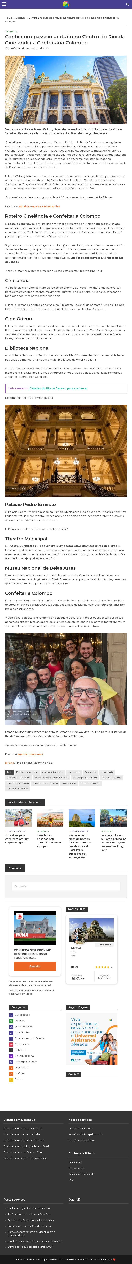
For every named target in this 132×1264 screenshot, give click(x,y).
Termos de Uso (77, 1167)
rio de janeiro (69, 783)
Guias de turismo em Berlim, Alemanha (25, 1158)
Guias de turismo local (81, 1128)
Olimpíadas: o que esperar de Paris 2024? (30, 1246)
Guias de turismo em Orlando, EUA (22, 1152)
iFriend (9, 763)
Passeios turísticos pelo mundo (86, 1134)
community (107, 772)
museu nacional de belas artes (51, 777)
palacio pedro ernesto (85, 777)
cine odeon (74, 772)
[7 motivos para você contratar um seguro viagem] (18, 818)
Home (8, 17)
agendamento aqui (30, 754)
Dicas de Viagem (15, 831)
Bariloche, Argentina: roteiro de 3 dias (29, 1208)
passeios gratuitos (112, 777)
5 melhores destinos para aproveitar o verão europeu (49, 841)
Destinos (20, 17)
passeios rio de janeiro (45, 783)
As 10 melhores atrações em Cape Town (30, 1214)
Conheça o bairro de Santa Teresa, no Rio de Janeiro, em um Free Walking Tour (113, 843)
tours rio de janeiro (17, 788)
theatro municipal (91, 783)
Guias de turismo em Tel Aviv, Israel (22, 1128)
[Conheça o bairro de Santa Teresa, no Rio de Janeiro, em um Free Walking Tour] (113, 818)
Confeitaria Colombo (18, 777)
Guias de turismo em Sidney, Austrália (24, 1140)
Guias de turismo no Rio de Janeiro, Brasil (26, 1146)
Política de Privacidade (81, 1173)
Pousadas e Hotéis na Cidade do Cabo (29, 1226)
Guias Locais (75, 1162)
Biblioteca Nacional (27, 772)
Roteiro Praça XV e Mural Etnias (39, 206)
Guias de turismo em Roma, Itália (21, 1134)
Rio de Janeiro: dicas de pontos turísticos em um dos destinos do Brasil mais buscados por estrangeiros (80, 846)
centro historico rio (52, 772)
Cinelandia (90, 772)
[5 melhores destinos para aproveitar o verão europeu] (50, 818)
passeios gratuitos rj (18, 783)
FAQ (71, 1179)
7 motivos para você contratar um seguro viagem (17, 839)
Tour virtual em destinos (82, 1140)
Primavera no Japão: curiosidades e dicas (31, 1220)
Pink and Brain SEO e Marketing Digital (90, 1259)
